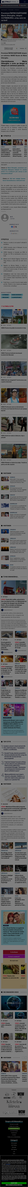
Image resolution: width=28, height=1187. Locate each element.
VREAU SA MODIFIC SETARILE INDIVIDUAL (14, 1184)
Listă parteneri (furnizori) (4, 1180)
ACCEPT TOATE (14, 1183)
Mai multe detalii (8, 1164)
